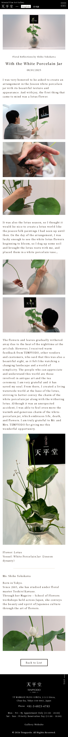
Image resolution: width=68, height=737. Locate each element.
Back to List (34, 662)
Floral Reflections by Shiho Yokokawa (33, 56)
